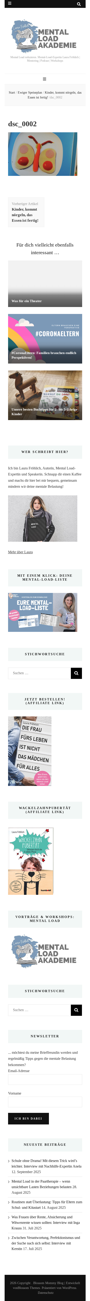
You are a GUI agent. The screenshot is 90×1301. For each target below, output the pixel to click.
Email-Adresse (19, 1071)
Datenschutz (46, 1293)
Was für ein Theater (27, 301)
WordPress (69, 1288)
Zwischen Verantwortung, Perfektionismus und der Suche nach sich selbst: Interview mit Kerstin (46, 1243)
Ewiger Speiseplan (30, 92)
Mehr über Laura (20, 552)
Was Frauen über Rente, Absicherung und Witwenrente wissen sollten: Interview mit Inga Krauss (46, 1222)
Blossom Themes (29, 1288)
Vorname (14, 1093)
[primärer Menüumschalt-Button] (45, 79)
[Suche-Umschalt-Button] (79, 4)
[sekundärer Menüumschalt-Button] (9, 3)
